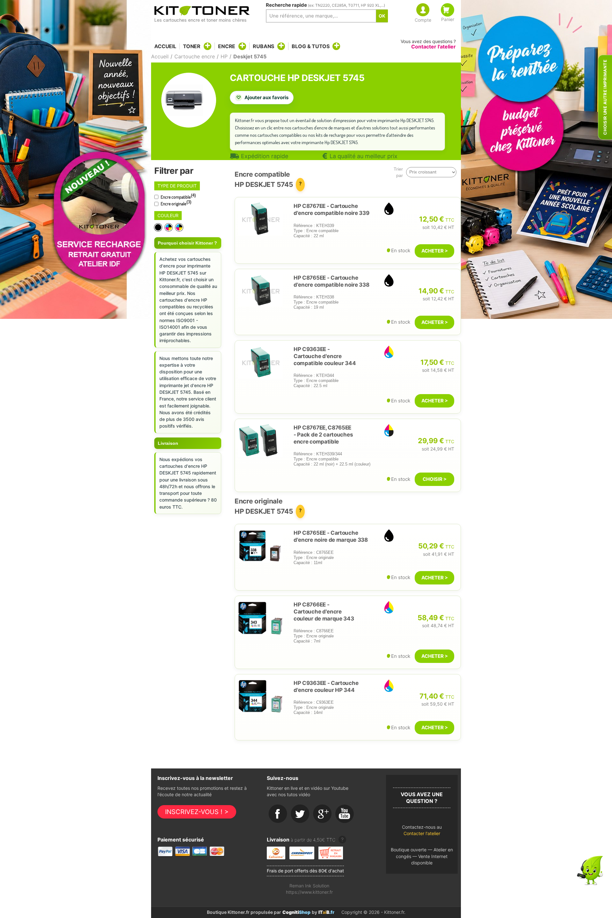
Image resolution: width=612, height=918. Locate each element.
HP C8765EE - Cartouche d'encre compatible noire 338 (331, 281)
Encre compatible (178, 196)
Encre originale (175, 203)
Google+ (322, 814)
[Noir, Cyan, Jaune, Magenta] (179, 227)
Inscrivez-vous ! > (197, 812)
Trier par (398, 172)
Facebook (278, 814)
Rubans (263, 46)
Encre (226, 46)
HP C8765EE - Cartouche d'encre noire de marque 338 (331, 536)
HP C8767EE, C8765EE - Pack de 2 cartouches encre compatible (323, 434)
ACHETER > (434, 251)
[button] (422, 832)
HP (224, 56)
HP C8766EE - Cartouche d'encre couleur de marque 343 (324, 611)
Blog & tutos (310, 46)
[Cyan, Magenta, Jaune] (169, 227)
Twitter (300, 814)
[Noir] (158, 227)
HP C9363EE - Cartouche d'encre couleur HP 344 (326, 686)
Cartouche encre (194, 56)
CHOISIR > (435, 479)
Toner (191, 46)
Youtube (344, 814)
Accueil (165, 46)
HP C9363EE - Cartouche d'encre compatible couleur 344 (325, 356)
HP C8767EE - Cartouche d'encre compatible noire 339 (331, 209)
